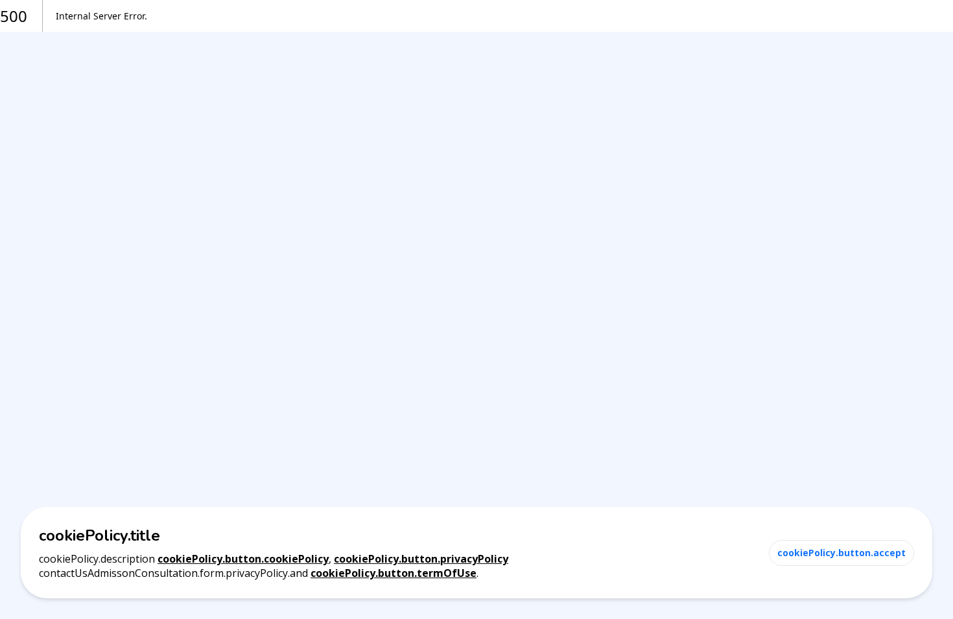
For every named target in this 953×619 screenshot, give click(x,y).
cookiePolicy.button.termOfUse (393, 573)
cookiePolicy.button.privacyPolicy (421, 559)
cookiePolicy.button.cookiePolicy (243, 559)
